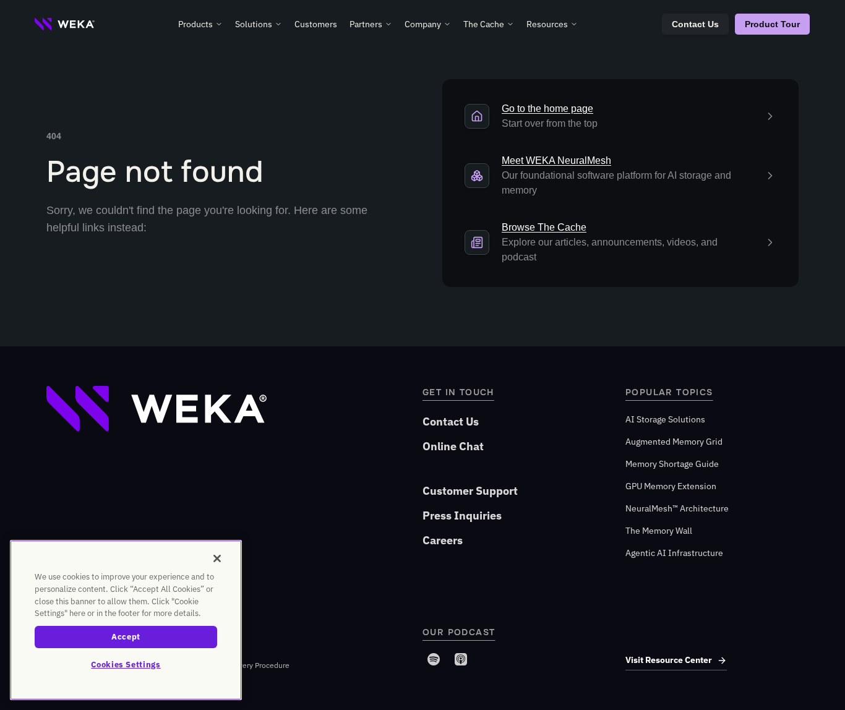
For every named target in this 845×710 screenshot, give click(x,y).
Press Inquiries (462, 515)
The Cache (483, 24)
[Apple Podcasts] (461, 659)
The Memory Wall (658, 530)
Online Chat (453, 446)
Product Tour (772, 24)
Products (195, 24)
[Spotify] (433, 659)
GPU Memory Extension (670, 486)
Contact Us (695, 24)
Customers (315, 24)
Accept (125, 636)
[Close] (217, 558)
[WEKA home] (65, 24)
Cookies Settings (126, 664)
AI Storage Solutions (665, 419)
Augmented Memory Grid (674, 441)
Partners (366, 24)
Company (423, 24)
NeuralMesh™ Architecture (677, 508)
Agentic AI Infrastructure (674, 552)
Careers (442, 540)
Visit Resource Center (668, 659)
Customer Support (470, 491)
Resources (547, 24)
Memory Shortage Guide (672, 463)
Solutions (253, 24)
